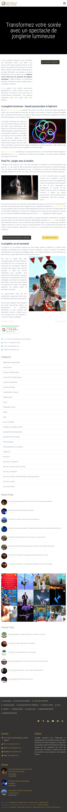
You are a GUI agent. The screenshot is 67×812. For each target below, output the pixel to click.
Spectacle (6, 457)
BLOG (58, 705)
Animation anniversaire (11, 362)
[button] (9, 581)
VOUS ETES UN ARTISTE (41, 701)
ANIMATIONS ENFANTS (10, 713)
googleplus (53, 721)
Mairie (5, 412)
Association (7, 367)
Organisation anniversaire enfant (18, 802)
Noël (5, 417)
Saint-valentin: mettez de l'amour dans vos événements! (23, 519)
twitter (38, 721)
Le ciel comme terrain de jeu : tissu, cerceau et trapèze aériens (25, 670)
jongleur (52, 220)
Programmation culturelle (13, 447)
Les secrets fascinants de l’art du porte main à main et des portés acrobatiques (30, 501)
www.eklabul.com (14, 349)
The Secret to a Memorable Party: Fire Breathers (21, 643)
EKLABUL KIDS (30, 709)
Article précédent (8, 321)
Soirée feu (6, 452)
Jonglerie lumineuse (51, 62)
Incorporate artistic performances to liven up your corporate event (26, 537)
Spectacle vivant (9, 482)
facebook (43, 721)
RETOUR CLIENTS (47, 705)
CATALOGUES (7, 701)
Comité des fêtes (9, 387)
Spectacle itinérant (10, 472)
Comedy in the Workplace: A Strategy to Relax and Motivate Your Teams (28, 555)
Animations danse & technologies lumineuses (21, 510)
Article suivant (59, 321)
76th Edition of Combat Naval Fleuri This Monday (22, 652)
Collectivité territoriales (12, 377)
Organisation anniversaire (12, 432)
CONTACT (6, 709)
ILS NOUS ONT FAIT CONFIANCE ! (28, 705)
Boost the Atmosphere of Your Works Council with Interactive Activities (28, 661)
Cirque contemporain (11, 372)
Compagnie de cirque (10, 392)
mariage (16, 154)
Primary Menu (64, 3)
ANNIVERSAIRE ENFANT (46, 709)
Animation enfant (33, 802)
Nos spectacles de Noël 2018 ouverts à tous (20, 679)
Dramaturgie (7, 397)
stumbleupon (57, 721)
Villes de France (9, 486)
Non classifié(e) (8, 422)
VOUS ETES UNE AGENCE (22, 701)
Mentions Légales (43, 805)
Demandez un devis (51, 237)
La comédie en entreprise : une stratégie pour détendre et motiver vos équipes (30, 564)
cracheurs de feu (58, 206)
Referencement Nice (38, 807)
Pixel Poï (40, 213)
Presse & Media (8, 442)
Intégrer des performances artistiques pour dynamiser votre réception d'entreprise (31, 546)
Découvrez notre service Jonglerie (17, 237)
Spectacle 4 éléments (10, 462)
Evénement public (9, 407)
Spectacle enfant (43, 802)
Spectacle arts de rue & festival (14, 467)
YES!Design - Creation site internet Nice (21, 807)
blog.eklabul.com (13, 755)
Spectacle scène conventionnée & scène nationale (21, 477)
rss (62, 721)
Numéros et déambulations (13, 427)
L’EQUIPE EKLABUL (9, 705)
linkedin (48, 721)
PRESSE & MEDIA (18, 709)
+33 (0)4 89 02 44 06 (13, 744)
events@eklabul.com (13, 346)
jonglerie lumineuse (13, 110)
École (5, 402)
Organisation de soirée (11, 437)
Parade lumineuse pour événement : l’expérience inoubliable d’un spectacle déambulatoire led (34, 528)
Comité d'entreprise (10, 382)
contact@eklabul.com (14, 748)
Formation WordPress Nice (52, 807)
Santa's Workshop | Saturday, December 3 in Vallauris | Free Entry (26, 634)
